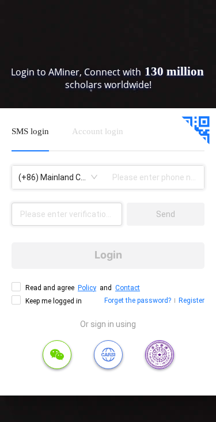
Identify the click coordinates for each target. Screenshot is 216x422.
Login (108, 255)
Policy (87, 288)
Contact (127, 288)
